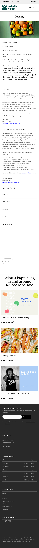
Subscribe (33, 1)
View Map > (6, 446)
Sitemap (5, 509)
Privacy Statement (30, 421)
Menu (31, 7)
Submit (37, 9)
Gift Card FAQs (7, 507)
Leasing (4, 496)
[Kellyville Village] (9, 7)
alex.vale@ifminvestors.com (11, 123)
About (4, 493)
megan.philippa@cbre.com (10, 182)
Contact (4, 498)
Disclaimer (7, 423)
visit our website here (28, 173)
